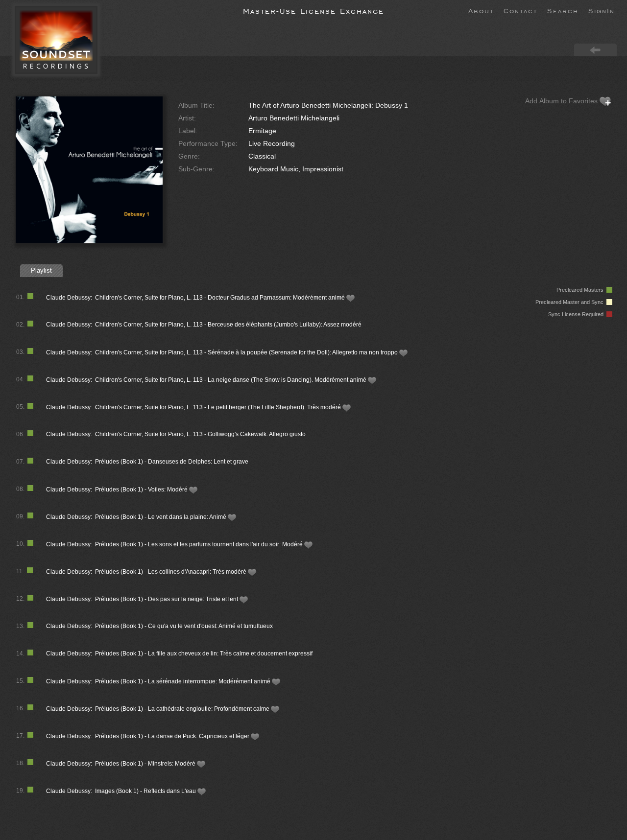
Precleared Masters (581, 290)
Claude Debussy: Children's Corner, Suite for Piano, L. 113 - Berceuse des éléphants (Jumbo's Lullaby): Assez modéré (204, 324)
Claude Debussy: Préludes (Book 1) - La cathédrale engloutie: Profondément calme (158, 708)
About (481, 10)
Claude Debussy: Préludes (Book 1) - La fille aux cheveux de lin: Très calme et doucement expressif (179, 653)
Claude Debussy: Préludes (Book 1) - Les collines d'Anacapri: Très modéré (147, 571)
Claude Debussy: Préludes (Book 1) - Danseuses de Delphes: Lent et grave (147, 461)
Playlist (41, 270)
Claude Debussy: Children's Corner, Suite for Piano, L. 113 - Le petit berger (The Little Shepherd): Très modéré (194, 407)
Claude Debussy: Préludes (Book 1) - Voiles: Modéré (117, 489)
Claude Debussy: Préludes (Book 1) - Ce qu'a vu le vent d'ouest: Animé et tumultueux (159, 626)
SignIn (601, 10)
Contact (520, 10)
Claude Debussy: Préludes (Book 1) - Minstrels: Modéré (121, 763)
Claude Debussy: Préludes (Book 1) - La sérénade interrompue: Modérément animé (159, 681)
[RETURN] (595, 49)
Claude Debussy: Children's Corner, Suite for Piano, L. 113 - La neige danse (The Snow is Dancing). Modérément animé (207, 379)
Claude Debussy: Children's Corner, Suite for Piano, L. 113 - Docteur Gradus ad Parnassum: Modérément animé (196, 297)
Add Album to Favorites (562, 101)
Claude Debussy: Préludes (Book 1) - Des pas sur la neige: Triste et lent (143, 599)
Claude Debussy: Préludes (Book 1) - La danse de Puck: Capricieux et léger (148, 736)
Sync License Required (577, 314)
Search (563, 10)
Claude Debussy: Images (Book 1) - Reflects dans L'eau (121, 791)
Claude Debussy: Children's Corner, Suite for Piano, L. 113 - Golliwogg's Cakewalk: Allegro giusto (176, 434)
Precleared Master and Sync (570, 302)
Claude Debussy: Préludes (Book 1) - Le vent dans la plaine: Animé (137, 516)
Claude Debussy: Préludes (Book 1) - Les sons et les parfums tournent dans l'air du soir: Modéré (175, 544)
